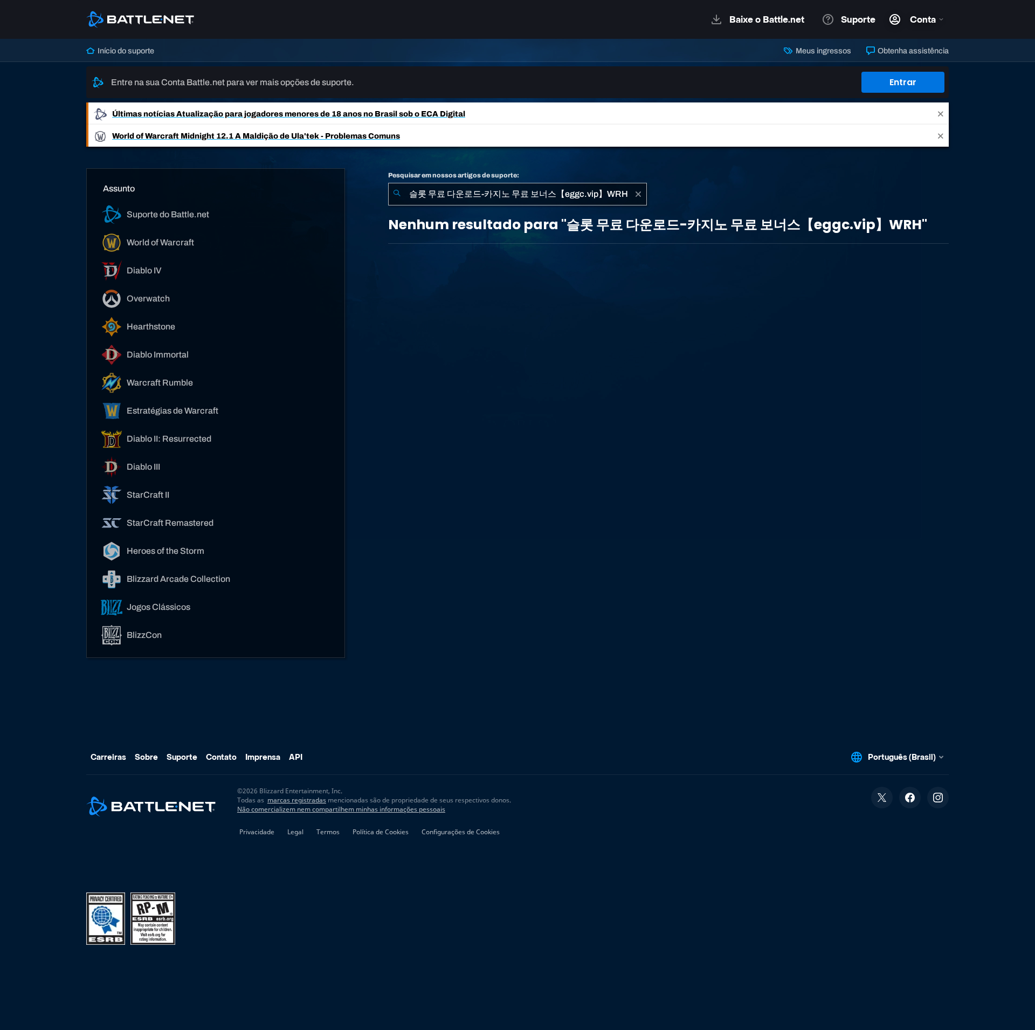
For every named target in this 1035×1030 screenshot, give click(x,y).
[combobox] (517, 194)
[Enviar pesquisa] (396, 194)
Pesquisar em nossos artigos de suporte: (453, 175)
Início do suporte (125, 50)
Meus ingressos (822, 50)
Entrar (902, 82)
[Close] (941, 113)
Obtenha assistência (912, 50)
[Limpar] (638, 194)
